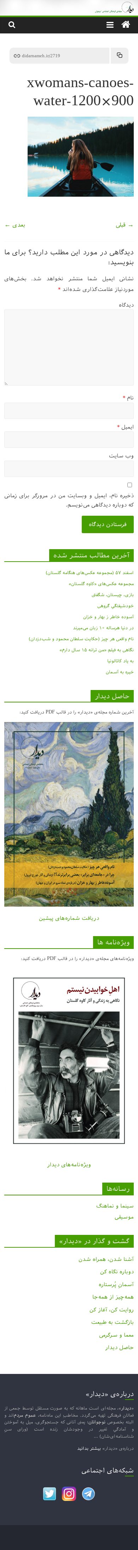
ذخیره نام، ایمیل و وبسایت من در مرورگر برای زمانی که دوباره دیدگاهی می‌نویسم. (69, 500)
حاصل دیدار (119, 1347)
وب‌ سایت (121, 456)
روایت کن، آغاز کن (112, 1310)
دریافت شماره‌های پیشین (69, 918)
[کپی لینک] (119, 56)
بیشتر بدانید (89, 1448)
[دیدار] (69, 5)
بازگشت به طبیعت (112, 1322)
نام (128, 398)
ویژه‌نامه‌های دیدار (69, 1165)
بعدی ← (14, 225)
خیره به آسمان (120, 671)
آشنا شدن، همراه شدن (106, 1259)
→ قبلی (125, 225)
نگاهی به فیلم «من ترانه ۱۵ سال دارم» (96, 649)
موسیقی (124, 1217)
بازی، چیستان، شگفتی (113, 594)
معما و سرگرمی (116, 1335)
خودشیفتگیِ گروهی (115, 605)
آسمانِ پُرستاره (116, 1284)
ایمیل (125, 427)
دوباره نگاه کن (117, 1272)
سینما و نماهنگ (115, 1206)
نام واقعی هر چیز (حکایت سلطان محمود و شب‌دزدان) (81, 638)
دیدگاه (126, 305)
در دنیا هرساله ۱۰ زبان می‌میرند (103, 627)
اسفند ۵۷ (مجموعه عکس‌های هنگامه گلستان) (90, 572)
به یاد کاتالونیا (120, 660)
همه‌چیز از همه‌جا (113, 1297)
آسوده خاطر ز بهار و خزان (108, 616)
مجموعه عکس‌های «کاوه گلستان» (101, 583)
